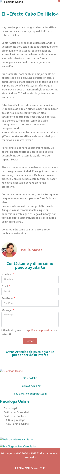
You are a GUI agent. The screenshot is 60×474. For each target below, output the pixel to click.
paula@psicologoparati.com (30, 393)
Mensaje (7, 310)
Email (5, 286)
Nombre (7, 274)
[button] (59, 1)
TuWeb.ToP (37, 468)
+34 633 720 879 (30, 386)
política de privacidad (40, 330)
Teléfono (7, 298)
